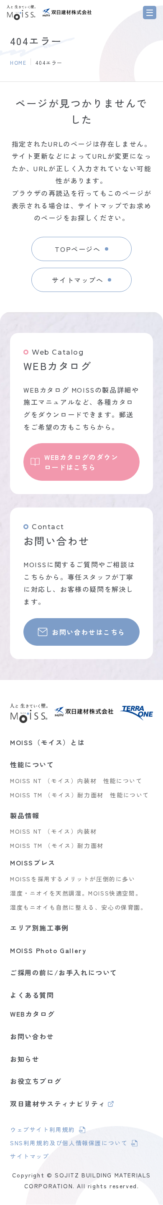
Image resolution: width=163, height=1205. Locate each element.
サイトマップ (29, 1156)
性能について (32, 764)
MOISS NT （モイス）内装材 (53, 831)
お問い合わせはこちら (88, 632)
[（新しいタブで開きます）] (67, 12)
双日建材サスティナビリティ (58, 1104)
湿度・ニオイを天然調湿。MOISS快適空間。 (76, 893)
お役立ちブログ (35, 1081)
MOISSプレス (33, 862)
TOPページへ (77, 249)
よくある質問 (32, 995)
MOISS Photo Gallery (48, 950)
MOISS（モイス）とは (47, 742)
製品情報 (24, 815)
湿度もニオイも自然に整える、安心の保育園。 (78, 907)
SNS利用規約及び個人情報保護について (68, 1144)
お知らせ (24, 1059)
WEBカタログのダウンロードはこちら (81, 462)
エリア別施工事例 (39, 928)
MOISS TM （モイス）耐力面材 (57, 845)
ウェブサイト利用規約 (47, 1131)
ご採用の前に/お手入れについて (63, 972)
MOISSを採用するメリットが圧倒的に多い (72, 879)
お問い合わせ (32, 1036)
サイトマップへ (77, 280)
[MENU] (149, 12)
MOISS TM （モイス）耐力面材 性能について (79, 795)
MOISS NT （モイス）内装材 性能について (76, 780)
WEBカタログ (32, 1014)
